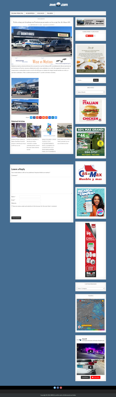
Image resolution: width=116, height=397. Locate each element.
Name (13, 196)
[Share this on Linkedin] (52, 117)
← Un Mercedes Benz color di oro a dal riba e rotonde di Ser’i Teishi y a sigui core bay (33, 158)
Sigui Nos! (40, 13)
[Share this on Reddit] (43, 117)
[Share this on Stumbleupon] (46, 117)
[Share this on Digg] (49, 117)
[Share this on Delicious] (56, 117)
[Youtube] (61, 388)
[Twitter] (55, 388)
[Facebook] (58, 388)
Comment (14, 175)
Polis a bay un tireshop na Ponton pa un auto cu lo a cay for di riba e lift (41, 22)
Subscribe (96, 377)
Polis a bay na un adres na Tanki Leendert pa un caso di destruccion (64, 141)
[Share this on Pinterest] (40, 117)
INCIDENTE (42, 19)
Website (13, 203)
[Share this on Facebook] (34, 117)
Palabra (50, 13)
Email (13, 200)
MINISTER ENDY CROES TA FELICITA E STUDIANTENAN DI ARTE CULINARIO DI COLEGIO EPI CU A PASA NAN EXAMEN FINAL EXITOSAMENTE (49, 145)
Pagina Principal (17, 13)
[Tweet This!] (31, 117)
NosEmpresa (30, 13)
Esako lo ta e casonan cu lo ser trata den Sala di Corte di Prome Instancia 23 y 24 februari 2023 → (46, 160)
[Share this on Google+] (37, 117)
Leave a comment (49, 24)
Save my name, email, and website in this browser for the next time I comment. (35, 206)
